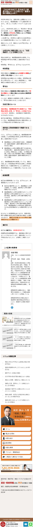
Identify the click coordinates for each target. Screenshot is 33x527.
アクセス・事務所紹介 (13, 452)
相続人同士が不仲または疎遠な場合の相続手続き (17, 363)
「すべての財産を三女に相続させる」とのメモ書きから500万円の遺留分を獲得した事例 (22, 338)
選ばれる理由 (10, 433)
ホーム (8, 429)
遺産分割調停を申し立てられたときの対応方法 (17, 368)
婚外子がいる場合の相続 (12, 373)
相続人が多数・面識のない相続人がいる (17, 380)
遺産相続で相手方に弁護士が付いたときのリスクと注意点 (17, 390)
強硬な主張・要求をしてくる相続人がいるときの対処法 (17, 384)
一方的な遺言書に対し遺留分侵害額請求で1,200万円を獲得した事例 (22, 346)
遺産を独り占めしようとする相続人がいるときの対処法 (17, 401)
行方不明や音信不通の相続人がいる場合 (17, 376)
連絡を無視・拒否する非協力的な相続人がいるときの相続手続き (17, 395)
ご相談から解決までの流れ (14, 457)
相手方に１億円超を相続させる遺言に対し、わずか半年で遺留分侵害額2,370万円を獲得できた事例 (22, 331)
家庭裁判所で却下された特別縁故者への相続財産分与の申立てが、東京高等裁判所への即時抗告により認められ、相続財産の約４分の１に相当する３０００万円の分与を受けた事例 (16, 322)
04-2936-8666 (11, 468)
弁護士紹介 (9, 438)
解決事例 (8, 443)
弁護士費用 (9, 447)
